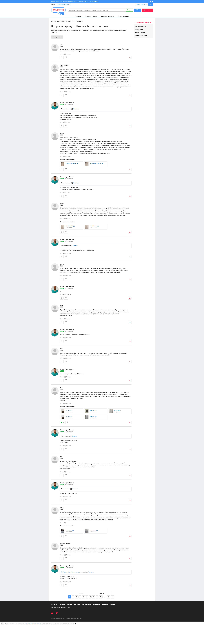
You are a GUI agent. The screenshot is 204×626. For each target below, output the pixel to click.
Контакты (54, 604)
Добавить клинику (140, 27)
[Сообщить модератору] (129, 57)
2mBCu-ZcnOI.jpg (70, 530)
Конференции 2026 (141, 35)
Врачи (53, 21)
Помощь (105, 604)
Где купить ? (147, 10)
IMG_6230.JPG (93, 416)
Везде (129, 10)
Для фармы (96, 604)
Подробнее (96, 1)
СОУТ (69, 607)
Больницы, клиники (91, 16)
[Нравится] (62, 57)
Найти (137, 10)
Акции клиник (139, 29)
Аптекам (69, 604)
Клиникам (77, 604)
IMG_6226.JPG (69, 410)
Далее (101, 593)
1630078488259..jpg (94, 226)
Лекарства (78, 16)
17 (108, 597)
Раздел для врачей (123, 16)
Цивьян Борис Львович (64, 21)
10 (101, 597)
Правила (112, 604)
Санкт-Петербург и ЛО (64, 4)
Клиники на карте (140, 32)
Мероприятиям (86, 604)
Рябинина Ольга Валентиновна (70, 572)
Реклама (62, 604)
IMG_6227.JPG (93, 410)
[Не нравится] (66, 57)
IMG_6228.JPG (117, 410)
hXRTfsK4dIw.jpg (94, 530)
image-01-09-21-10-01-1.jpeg (96, 163)
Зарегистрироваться (141, 4)
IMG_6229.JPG (69, 416)
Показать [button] (76, 109)
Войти (150, 4)
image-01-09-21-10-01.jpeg (72, 163)
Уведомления (58, 37)
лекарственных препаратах (33, 623)
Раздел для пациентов (107, 16)
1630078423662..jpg (70, 226)
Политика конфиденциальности (58, 607)
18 (112, 597)
